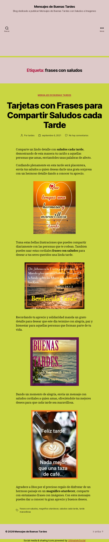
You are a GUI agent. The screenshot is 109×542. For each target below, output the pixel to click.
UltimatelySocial (76, 540)
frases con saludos (29, 508)
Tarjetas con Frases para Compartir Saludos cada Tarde (54, 115)
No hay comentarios (78, 135)
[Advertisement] (54, 37)
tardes (31, 135)
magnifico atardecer (49, 508)
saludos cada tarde (69, 508)
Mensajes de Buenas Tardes (54, 6)
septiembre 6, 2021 (51, 135)
